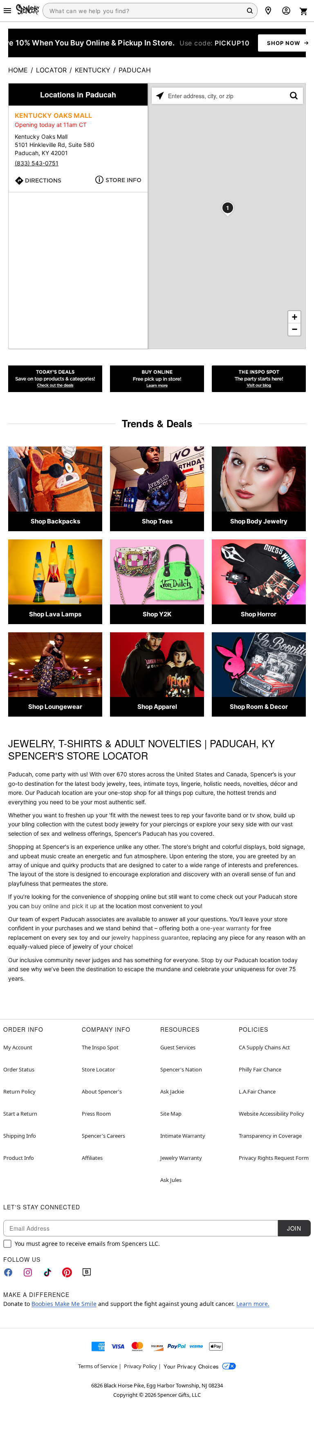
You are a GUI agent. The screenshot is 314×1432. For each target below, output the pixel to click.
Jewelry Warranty (181, 1157)
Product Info (18, 1157)
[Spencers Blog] (259, 378)
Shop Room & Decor (259, 706)
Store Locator (98, 1069)
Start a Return (20, 1113)
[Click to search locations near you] (160, 96)
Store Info (123, 180)
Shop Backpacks (55, 521)
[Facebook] (8, 1272)
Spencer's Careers (103, 1135)
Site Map (171, 1113)
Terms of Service (97, 1366)
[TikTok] (47, 1272)
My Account (17, 1047)
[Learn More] (157, 378)
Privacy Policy (140, 1366)
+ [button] (294, 317)
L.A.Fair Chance (257, 1091)
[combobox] (150, 10)
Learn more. (252, 1304)
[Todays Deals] (55, 378)
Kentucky (92, 70)
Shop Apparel (157, 706)
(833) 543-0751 (36, 163)
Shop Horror (258, 614)
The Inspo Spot (100, 1047)
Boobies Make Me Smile (63, 1304)
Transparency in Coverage (270, 1135)
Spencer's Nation (181, 1069)
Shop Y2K (157, 614)
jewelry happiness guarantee (150, 937)
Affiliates (92, 1157)
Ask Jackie (172, 1091)
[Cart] (304, 11)
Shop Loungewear (55, 706)
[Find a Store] (268, 10)
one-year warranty (225, 928)
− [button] (294, 329)
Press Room (96, 1113)
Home (18, 70)
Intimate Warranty (182, 1135)
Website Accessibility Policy (271, 1113)
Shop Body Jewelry (258, 521)
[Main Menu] (7, 10)
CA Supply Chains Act (264, 1047)
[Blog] (87, 1272)
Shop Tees (157, 521)
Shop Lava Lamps (55, 614)
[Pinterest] (67, 1272)
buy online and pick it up (64, 905)
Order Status (18, 1069)
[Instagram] (28, 1272)
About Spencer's (102, 1091)
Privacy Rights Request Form (274, 1157)
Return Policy (19, 1091)
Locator (51, 70)
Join (294, 1228)
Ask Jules (171, 1180)
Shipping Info (19, 1135)
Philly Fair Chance (260, 1069)
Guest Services (177, 1047)
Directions (43, 180)
